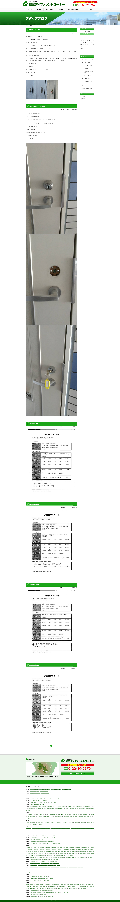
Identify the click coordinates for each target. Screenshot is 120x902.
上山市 (45, 796)
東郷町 (74, 853)
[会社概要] (60, 9)
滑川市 (36, 837)
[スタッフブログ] (88, 9)
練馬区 (68, 814)
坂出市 (43, 878)
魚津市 (39, 837)
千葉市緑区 (74, 806)
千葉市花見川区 (48, 806)
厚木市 (34, 831)
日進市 (46, 853)
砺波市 (48, 837)
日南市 (44, 894)
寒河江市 (34, 796)
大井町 (88, 831)
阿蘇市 (53, 892)
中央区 (63, 814)
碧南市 (40, 853)
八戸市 (47, 791)
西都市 (36, 894)
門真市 (81, 867)
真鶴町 (33, 833)
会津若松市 (44, 798)
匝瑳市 (81, 808)
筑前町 (69, 888)
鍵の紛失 (52, 781)
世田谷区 (87, 814)
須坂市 (36, 843)
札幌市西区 (64, 789)
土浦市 (31, 800)
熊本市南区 (50, 892)
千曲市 (39, 843)
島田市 (76, 857)
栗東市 (51, 859)
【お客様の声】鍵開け (34, 584)
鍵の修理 (43, 781)
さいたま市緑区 (82, 822)
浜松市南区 (60, 857)
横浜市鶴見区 (88, 828)
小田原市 (64, 831)
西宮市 (85, 870)
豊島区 (54, 814)
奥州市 (44, 793)
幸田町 (77, 853)
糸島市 (53, 886)
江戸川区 (41, 814)
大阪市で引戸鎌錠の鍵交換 (87, 88)
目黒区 (76, 814)
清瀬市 (38, 816)
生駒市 (33, 861)
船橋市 (31, 806)
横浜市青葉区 (38, 828)
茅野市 (53, 843)
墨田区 (38, 814)
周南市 (47, 876)
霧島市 (34, 896)
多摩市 (66, 816)
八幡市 (48, 863)
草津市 (48, 859)
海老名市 (40, 831)
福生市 (91, 816)
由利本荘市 (45, 794)
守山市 (39, 859)
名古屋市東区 (46, 851)
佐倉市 (40, 806)
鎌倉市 (90, 830)
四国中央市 (49, 880)
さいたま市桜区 (33, 824)
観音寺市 (31, 878)
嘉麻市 (28, 888)
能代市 (33, 794)
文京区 (49, 814)
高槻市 (37, 867)
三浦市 (28, 831)
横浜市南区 (45, 830)
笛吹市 (44, 841)
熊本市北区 (32, 892)
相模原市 (31, 831)
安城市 (83, 851)
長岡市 (31, 835)
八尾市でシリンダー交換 (86, 75)
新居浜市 (45, 880)
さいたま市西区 (76, 822)
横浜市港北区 (63, 828)
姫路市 (27, 870)
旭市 (92, 808)
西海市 (34, 890)
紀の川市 (39, 865)
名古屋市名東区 (47, 849)
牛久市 (42, 800)
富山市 (53, 837)
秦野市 (58, 831)
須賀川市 (51, 798)
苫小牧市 (48, 789)
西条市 (42, 880)
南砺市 (51, 837)
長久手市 (49, 853)
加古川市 (28, 872)
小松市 (36, 839)
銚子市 (29, 810)
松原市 (58, 867)
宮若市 (40, 888)
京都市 (31, 863)
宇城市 (64, 892)
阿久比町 (83, 853)
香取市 (90, 808)
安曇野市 (45, 843)
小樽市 (40, 789)
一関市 (47, 793)
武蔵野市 (31, 816)
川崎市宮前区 (72, 830)
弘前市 (41, 791)
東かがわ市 (53, 878)
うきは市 (37, 888)
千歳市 (45, 789)
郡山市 (48, 798)
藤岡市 (43, 804)
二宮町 (82, 831)
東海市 (55, 853)
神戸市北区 (33, 870)
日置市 (37, 896)
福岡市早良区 (42, 884)
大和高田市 (47, 861)
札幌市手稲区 (68, 789)
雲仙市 (43, 890)
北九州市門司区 (83, 884)
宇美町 (55, 888)
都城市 (42, 894)
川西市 (79, 870)
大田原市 (34, 802)
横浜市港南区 (58, 828)
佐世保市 (31, 890)
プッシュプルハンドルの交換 (87, 59)
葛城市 (53, 861)
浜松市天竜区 (32, 857)
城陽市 (51, 863)
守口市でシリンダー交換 (86, 85)
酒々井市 (32, 808)
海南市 (52, 865)
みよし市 (86, 851)
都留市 (52, 841)
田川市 (88, 886)
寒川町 (77, 831)
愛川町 (74, 831)
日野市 (78, 816)
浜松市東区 (46, 857)
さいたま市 (45, 822)
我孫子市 (62, 808)
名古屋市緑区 (81, 849)
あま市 (68, 855)
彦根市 (33, 859)
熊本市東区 (46, 892)
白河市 (54, 798)
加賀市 (39, 839)
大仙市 (39, 794)
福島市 (33, 798)
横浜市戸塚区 (78, 828)
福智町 (74, 888)
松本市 (51, 843)
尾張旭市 (38, 855)
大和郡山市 (37, 861)
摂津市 (76, 867)
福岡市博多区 (36, 884)
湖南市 (53, 859)
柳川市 (62, 886)
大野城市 (59, 886)
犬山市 (29, 855)
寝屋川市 (34, 867)
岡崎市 (78, 851)
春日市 (47, 886)
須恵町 (71, 888)
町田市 (69, 816)
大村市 (37, 890)
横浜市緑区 (41, 830)
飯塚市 (41, 886)
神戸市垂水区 (63, 870)
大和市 (37, 831)
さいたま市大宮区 (70, 822)
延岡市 (31, 894)
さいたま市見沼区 (57, 822)
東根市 (37, 796)
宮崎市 (39, 894)
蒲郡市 (92, 851)
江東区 (44, 814)
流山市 (80, 806)
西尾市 (89, 851)
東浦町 (80, 853)
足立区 (27, 814)
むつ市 (31, 791)
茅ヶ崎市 (54, 831)
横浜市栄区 (68, 828)
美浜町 (89, 853)
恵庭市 (43, 789)
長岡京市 (42, 863)
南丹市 (33, 863)
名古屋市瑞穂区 (57, 851)
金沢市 (33, 839)
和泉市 (73, 867)
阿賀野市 (53, 835)
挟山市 (38, 822)
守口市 (79, 867)
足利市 (50, 802)
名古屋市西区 (81, 847)
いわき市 (57, 798)
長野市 (33, 843)
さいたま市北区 (64, 822)
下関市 (33, 876)
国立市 (58, 816)
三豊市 (34, 878)
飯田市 (59, 843)
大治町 (70, 855)
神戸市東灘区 (72, 870)
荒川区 (32, 814)
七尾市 (31, 839)
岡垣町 (60, 888)
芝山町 (72, 808)
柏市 (59, 808)
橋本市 (31, 865)
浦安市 (45, 808)
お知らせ (82, 96)
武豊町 (86, 853)
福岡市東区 (28, 884)
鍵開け (40, 781)
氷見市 (31, 837)
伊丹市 (87, 870)
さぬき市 (49, 878)
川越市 (41, 822)
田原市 (71, 853)
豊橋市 (29, 853)
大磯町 (79, 831)
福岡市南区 (32, 884)
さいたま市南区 (39, 824)
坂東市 (39, 800)
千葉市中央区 (69, 806)
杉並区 (84, 814)
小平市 (52, 816)
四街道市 (43, 806)
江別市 (31, 789)
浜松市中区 (55, 857)
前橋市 (33, 804)
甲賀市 (56, 859)
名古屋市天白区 (35, 851)
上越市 (33, 835)
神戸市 (29, 870)
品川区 (79, 814)
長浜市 (31, 859)
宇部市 (41, 876)
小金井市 (45, 816)
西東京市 (34, 816)
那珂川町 (46, 888)
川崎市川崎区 (52, 830)
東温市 (33, 880)
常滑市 (66, 853)
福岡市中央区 (51, 884)
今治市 (39, 880)
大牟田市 (44, 886)
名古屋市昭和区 (46, 847)
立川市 (75, 816)
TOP (33, 781)
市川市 (33, 806)
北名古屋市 (48, 855)
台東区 (35, 814)
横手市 (42, 794)
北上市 (42, 793)
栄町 (67, 808)
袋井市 (90, 857)
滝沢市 (31, 793)
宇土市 (62, 892)
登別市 (57, 789)
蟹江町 (73, 855)
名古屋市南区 (68, 851)
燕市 (50, 835)
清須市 (44, 855)
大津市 (36, 859)
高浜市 (38, 853)
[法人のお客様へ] (50, 9)
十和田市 (44, 791)
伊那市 (56, 843)
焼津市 (79, 857)
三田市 (76, 870)
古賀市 (77, 886)
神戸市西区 (68, 870)
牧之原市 (82, 857)
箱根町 (31, 833)
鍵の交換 (36, 781)
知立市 (80, 851)
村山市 (31, 796)
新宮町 (77, 888)
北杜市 (31, 841)
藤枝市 (73, 857)
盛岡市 (33, 793)
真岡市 (47, 802)
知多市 (60, 853)
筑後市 (91, 886)
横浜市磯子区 (43, 828)
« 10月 (81, 48)
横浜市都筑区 (83, 828)
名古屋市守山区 (70, 849)
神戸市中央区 (42, 870)
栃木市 (52, 802)
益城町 (59, 892)
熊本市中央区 (40, 892)
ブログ (82, 99)
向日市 (39, 863)
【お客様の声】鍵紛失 (34, 504)
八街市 (88, 806)
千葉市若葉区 (63, 806)
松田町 (90, 831)
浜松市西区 (51, 857)
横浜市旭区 (34, 828)
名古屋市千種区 (29, 849)
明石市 (31, 872)
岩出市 (42, 865)
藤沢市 (51, 831)
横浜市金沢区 (53, 828)
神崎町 (87, 808)
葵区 (68, 857)
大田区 (82, 814)
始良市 (31, 896)
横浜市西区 (30, 830)
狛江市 (91, 814)
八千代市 (41, 808)
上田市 (42, 843)
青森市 (38, 791)
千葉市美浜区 (58, 806)
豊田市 (43, 853)
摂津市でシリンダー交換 (86, 62)
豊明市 (35, 853)
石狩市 (33, 789)
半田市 (63, 853)
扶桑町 (57, 855)
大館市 (31, 794)
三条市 (48, 835)
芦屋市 (90, 870)
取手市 (44, 800)
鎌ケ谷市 (53, 808)
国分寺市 (55, 816)
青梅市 (29, 818)
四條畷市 (40, 867)
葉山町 (71, 831)
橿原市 (56, 861)
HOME (27, 25)
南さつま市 (44, 896)
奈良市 (31, 861)
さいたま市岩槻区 (50, 822)
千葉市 (91, 806)
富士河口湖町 (48, 841)
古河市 (36, 800)
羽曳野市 (61, 867)
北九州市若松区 (89, 884)
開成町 (28, 833)
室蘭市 (60, 789)
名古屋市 (27, 847)
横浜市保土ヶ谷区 (35, 830)
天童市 (40, 796)
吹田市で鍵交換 (85, 68)
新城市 (69, 853)
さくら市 (38, 802)
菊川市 (85, 857)
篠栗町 (63, 888)
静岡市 (63, 857)
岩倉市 (41, 855)
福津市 (85, 886)
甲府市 (36, 841)
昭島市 (85, 816)
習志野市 (36, 806)
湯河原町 (36, 833)
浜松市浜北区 (41, 857)
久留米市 (37, 886)
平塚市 (49, 831)
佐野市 (44, 802)
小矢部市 (45, 837)
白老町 (54, 789)
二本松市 (40, 798)
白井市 (57, 808)
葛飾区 (29, 814)
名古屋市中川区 (58, 847)
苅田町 (58, 888)
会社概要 (75, 781)
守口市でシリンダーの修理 (87, 65)
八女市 (71, 886)
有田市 (55, 865)
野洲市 (42, 859)
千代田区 (60, 814)
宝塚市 (82, 870)
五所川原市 (34, 791)
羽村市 (88, 816)
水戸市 (33, 800)
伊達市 (52, 789)
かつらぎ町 (35, 865)
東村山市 (49, 816)
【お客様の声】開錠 (33, 423)
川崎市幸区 (57, 830)
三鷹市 (28, 816)
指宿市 (51, 896)
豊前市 (43, 888)
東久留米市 (41, 816)
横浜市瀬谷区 (73, 828)
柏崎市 (36, 835)
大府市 (58, 853)
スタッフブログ (70, 781)
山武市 (75, 808)
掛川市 (88, 857)
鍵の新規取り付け (57, 781)
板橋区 (51, 814)
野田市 (83, 806)
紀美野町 (49, 865)
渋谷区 (73, 814)
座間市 (43, 831)
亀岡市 (36, 863)
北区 (46, 814)
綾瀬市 (46, 831)
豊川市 (27, 853)
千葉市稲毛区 (53, 806)
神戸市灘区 (38, 870)
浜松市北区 (37, 857)
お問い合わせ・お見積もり (83, 781)
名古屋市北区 (29, 851)
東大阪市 (52, 867)
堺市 (67, 867)
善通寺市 (37, 878)
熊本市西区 (36, 892)
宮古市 (36, 793)
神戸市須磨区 (57, 870)
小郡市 (74, 886)
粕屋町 (52, 888)
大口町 (54, 855)
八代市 (67, 892)
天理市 (41, 861)
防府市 (44, 876)
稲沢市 (35, 855)
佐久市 (48, 843)
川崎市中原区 (62, 830)
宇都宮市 (31, 802)
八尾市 (55, 867)
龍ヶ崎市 (47, 800)
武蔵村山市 (82, 816)
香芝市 (43, 861)
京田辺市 (54, 863)
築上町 (86, 888)
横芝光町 (78, 808)
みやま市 (31, 888)
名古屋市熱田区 (70, 847)
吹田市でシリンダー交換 (34, 29)
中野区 (71, 814)
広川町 (83, 888)
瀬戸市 (52, 853)
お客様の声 (74, 33)
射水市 (42, 837)
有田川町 (58, 865)
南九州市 (48, 896)
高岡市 (33, 837)
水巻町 (66, 888)
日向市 (33, 894)
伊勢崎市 (39, 804)
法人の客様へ (64, 781)
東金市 (85, 806)
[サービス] (39, 9)
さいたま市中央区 (89, 822)
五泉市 (39, 835)
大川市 (34, 888)
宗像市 (56, 886)
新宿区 (57, 814)
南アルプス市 (40, 841)
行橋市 (69, 886)
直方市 (80, 886)
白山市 (42, 839)
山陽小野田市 (37, 876)
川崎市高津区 (67, 830)
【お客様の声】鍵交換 (34, 665)
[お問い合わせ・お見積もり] (73, 9)
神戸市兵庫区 (47, 870)
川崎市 (49, 830)
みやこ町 (80, 888)
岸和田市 (70, 867)
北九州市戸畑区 (33, 886)
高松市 (46, 878)
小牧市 (32, 855)
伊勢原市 (61, 831)
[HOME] (30, 9)
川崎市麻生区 (83, 830)
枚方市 (31, 867)
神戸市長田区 (52, 870)
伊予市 (31, 880)
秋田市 (36, 794)
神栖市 (51, 800)
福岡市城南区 (56, 884)
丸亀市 (41, 878)
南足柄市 (68, 831)
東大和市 (72, 816)
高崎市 (31, 804)
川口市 (30, 822)
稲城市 (64, 816)
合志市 (56, 892)
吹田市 (43, 867)
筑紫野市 (50, 886)
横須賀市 (87, 830)
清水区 (66, 857)
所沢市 (36, 822)
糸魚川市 (42, 835)
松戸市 (77, 806)
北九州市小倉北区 (76, 884)
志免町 (49, 888)
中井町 (85, 831)
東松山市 (27, 822)
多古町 (84, 808)
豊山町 (51, 855)
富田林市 (64, 867)
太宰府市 (65, 886)
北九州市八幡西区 (63, 884)
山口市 (31, 876)
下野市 (55, 802)
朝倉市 (82, 886)
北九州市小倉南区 (69, 884)
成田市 (69, 808)
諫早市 (40, 890)
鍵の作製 (47, 781)
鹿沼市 (41, 802)
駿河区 (70, 857)
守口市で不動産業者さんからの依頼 (37, 106)
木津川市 (57, 863)
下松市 (50, 876)
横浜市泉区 (48, 828)
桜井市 (50, 861)
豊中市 (49, 867)
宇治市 (45, 863)
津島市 (59, 855)
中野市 (31, 843)
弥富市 (65, 855)
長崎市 (48, 890)
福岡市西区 (47, 884)
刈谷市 (32, 853)
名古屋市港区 (59, 849)
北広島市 (36, 789)
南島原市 (51, 890)
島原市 (45, 890)
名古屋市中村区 (35, 849)
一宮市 (91, 853)
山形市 (43, 796)
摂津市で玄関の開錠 (86, 78)
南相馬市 (36, 798)
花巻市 (39, 793)
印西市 (65, 808)
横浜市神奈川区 (28, 828)
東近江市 (45, 859)
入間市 (33, 822)
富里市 (36, 808)
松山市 (36, 880)
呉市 (30, 874)
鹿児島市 (40, 896)
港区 (66, 814)
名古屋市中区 (35, 847)
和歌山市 (45, 865)
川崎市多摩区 (77, 830)
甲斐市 (33, 841)
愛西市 (62, 855)
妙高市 (45, 835)
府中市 (61, 816)
